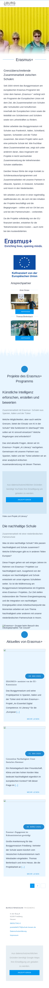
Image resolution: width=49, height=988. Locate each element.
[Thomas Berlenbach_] (24, 321)
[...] (18, 712)
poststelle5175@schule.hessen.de (23, 927)
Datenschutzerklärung (18, 931)
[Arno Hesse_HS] (24, 295)
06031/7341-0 (15, 923)
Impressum (14, 935)
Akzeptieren (24, 500)
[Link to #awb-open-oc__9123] (42, 3)
